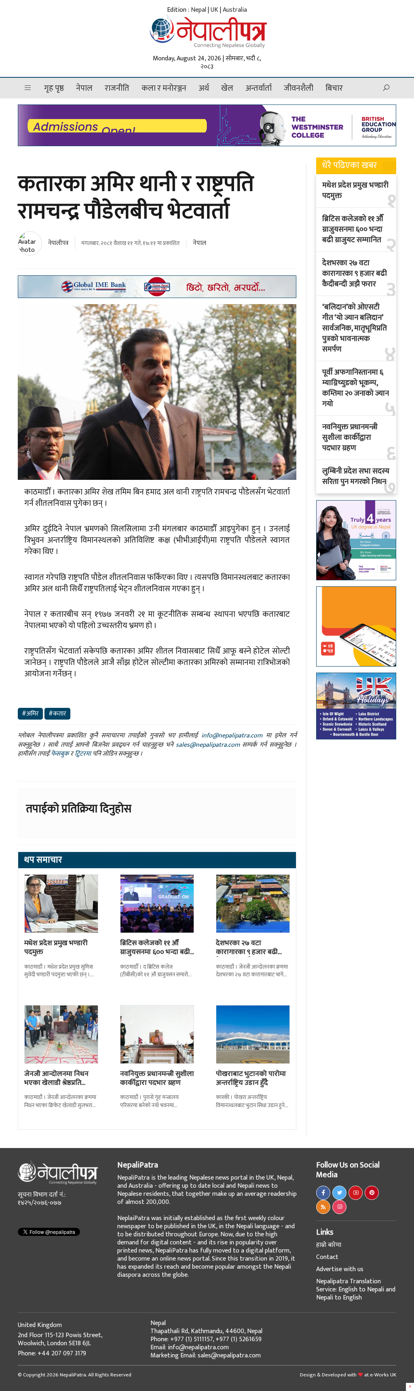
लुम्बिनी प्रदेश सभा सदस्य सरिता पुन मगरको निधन (355, 476)
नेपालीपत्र (58, 243)
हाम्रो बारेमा (328, 1245)
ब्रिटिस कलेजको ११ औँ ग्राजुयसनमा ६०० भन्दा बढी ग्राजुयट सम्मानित (155, 952)
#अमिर (30, 713)
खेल (227, 88)
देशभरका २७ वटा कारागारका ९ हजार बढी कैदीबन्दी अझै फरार (247, 952)
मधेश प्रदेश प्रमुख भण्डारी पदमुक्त (56, 947)
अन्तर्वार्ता (258, 88)
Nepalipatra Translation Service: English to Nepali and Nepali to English (355, 1289)
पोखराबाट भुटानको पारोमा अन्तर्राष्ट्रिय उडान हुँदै (251, 1078)
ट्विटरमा (83, 753)
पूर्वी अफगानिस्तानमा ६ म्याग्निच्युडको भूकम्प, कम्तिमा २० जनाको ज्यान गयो (355, 388)
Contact (327, 1257)
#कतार (57, 713)
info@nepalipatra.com (231, 735)
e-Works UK (383, 1374)
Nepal (198, 9)
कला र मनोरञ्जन (164, 88)
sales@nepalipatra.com (208, 744)
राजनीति (117, 88)
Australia (235, 9)
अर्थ (204, 88)
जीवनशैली (298, 88)
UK (214, 9)
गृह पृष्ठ (54, 88)
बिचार (334, 88)
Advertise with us (339, 1269)
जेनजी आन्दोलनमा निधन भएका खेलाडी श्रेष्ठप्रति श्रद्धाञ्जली (56, 1082)
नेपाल (84, 88)
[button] (28, 88)
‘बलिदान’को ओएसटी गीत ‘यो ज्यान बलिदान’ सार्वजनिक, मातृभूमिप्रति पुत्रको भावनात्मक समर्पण (354, 328)
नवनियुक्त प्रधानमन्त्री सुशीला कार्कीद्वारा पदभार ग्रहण (157, 1078)
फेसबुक (60, 753)
